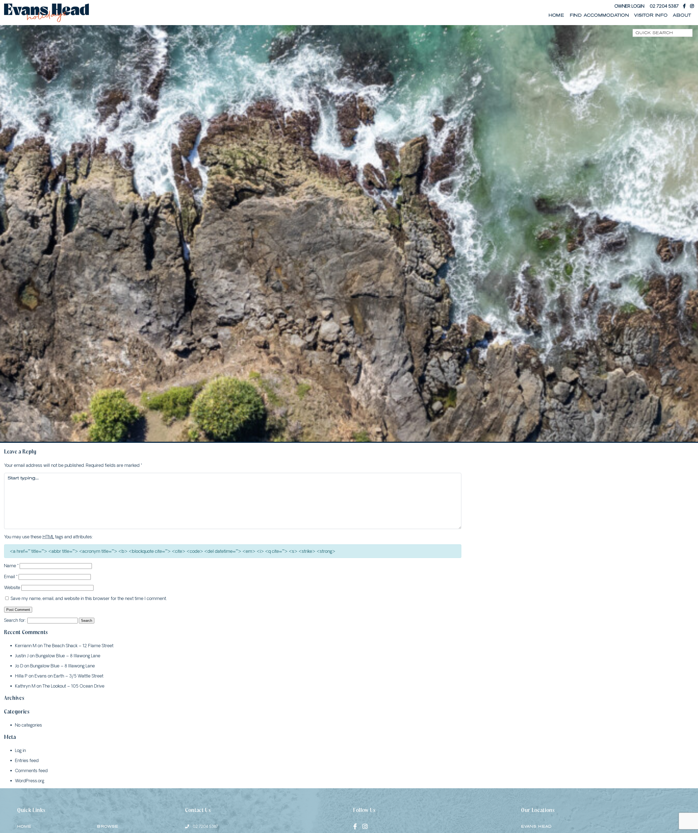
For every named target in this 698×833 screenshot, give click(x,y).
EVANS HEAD (536, 826)
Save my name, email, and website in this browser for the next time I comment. (89, 598)
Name (11, 565)
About (682, 15)
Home (556, 15)
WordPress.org (29, 780)
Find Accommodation (599, 15)
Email (10, 576)
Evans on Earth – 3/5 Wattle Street (69, 675)
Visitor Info (650, 15)
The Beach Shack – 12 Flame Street (78, 645)
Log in (20, 750)
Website (12, 587)
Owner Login (629, 6)
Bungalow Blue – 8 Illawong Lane (68, 655)
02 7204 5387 (664, 6)
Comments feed (31, 770)
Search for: (15, 620)
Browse (107, 826)
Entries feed (27, 760)
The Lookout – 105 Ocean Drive (73, 685)
